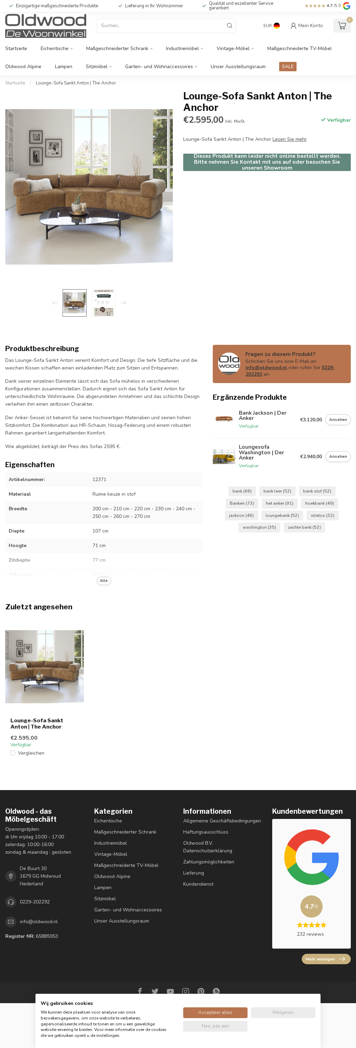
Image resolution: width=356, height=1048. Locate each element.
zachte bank (304, 527)
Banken (242, 503)
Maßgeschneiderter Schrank (117, 48)
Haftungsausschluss (205, 832)
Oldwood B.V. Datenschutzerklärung (207, 847)
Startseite (16, 48)
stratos (322, 515)
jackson (241, 515)
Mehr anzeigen (320, 959)
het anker (279, 503)
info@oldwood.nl (266, 367)
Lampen (63, 66)
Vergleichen (31, 753)
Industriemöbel (182, 48)
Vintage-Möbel (233, 48)
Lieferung (193, 873)
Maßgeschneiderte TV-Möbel (299, 48)
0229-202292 (35, 902)
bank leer (277, 491)
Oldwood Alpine (23, 66)
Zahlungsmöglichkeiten (208, 862)
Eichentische (54, 48)
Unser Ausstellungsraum (238, 66)
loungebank (282, 515)
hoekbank (319, 503)
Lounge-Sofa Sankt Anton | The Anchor (76, 83)
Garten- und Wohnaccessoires (159, 66)
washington (259, 527)
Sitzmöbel (96, 66)
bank (242, 491)
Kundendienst (198, 884)
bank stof (317, 491)
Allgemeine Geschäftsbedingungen (222, 821)
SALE (288, 66)
